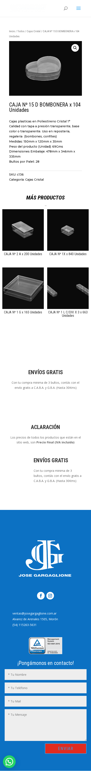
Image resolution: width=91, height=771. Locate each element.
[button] (75, 48)
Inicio (12, 31)
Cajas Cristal (33, 31)
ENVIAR (65, 748)
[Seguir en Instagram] (50, 595)
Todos (20, 31)
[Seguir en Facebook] (41, 595)
